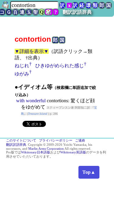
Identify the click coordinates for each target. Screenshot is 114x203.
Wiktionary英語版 (73, 152)
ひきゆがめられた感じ (59, 65)
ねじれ (22, 65)
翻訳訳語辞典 (77, 12)
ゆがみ (22, 73)
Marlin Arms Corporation (46, 148)
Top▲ (88, 172)
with (20, 100)
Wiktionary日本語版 (35, 152)
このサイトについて (21, 140)
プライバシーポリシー (55, 140)
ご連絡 (80, 140)
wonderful (36, 100)
